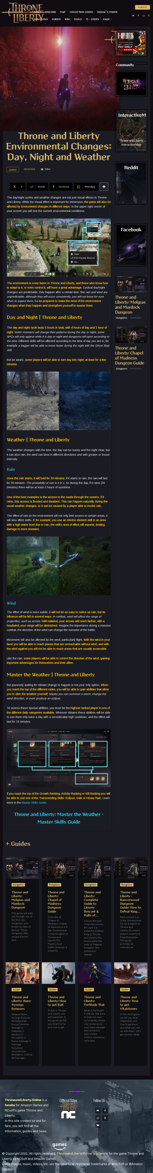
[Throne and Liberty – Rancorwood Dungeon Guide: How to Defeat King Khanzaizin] (130, 868)
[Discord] (133, 16)
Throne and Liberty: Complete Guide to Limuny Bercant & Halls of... (92, 904)
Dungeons (121, 317)
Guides (13, 170)
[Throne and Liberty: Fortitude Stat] (94, 973)
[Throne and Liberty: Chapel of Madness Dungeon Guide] (131, 335)
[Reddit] (144, 16)
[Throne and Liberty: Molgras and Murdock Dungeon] (131, 284)
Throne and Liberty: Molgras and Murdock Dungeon (21, 900)
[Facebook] (138, 16)
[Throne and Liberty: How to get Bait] (58, 973)
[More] (104, 187)
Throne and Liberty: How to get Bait (57, 1001)
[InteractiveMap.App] (131, 131)
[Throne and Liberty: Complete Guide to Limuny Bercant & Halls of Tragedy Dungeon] (94, 868)
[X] (149, 16)
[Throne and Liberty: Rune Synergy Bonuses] (22, 973)
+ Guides (18, 844)
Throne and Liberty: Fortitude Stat (94, 1001)
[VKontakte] (97, 1125)
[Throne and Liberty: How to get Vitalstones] (130, 973)
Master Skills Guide (34, 802)
